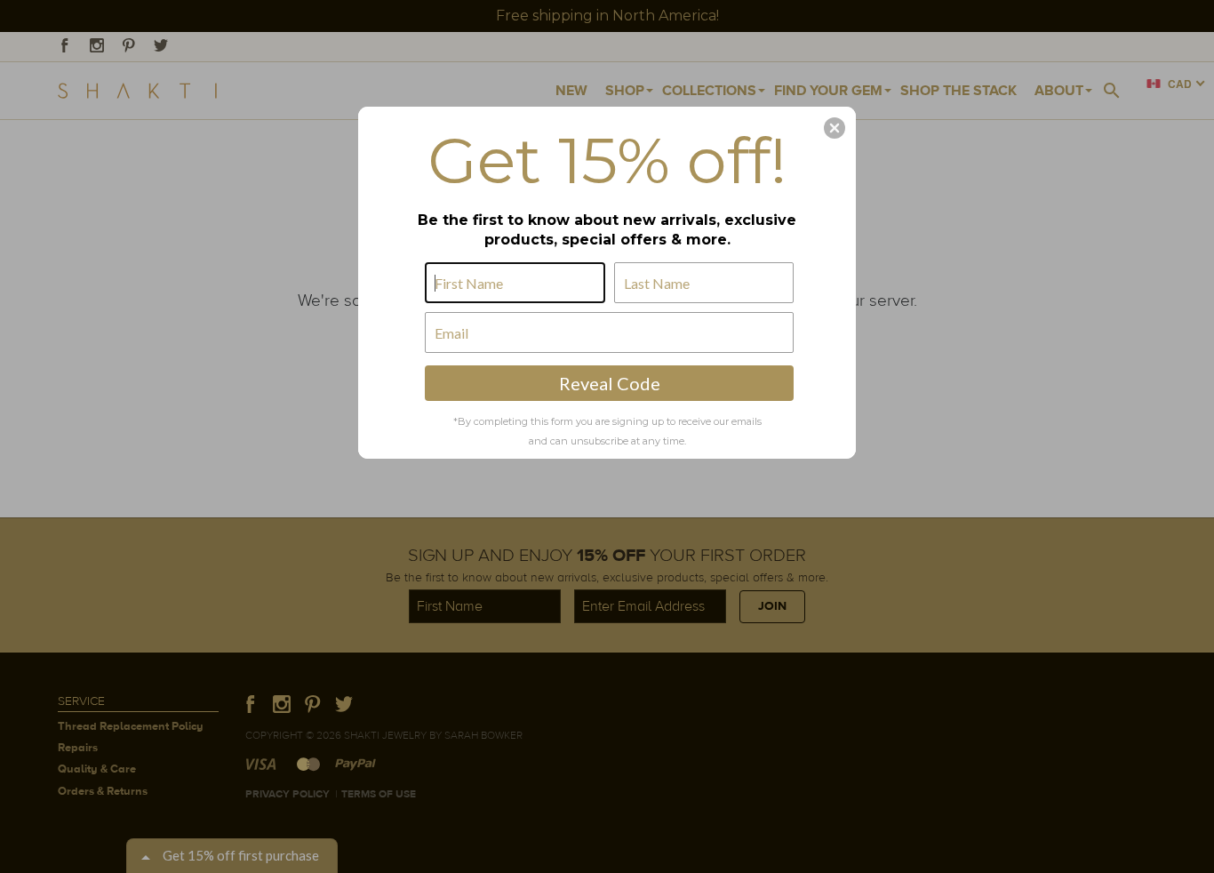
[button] (834, 128)
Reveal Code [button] (609, 383)
